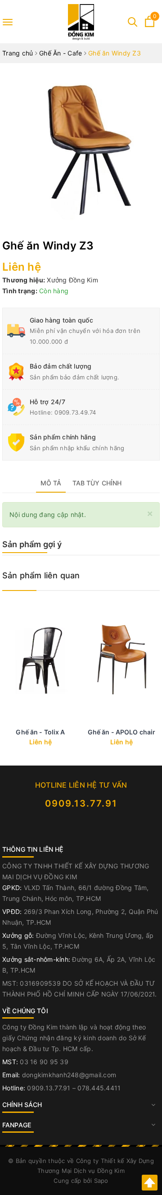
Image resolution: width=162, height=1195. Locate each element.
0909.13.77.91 (81, 803)
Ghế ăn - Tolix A (40, 732)
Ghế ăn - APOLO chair (122, 732)
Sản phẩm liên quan (41, 575)
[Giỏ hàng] (149, 24)
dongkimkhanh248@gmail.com (69, 1075)
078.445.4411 (99, 1088)
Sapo (101, 1180)
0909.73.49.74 (75, 412)
